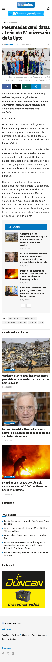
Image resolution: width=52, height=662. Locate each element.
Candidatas (14, 318)
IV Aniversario (29, 318)
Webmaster (12, 44)
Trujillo (32, 322)
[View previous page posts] (23, 306)
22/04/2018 (27, 44)
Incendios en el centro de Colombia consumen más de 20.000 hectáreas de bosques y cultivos (24, 486)
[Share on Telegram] (36, 86)
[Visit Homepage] (26, 5)
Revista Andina (9, 639)
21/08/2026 (26, 249)
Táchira (15, 635)
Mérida (25, 635)
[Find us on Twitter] (7, 653)
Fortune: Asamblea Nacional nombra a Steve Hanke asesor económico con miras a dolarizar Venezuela (26, 432)
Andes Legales (38, 635)
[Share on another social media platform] (45, 86)
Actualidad (13, 22)
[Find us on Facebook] (3, 653)
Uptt (41, 322)
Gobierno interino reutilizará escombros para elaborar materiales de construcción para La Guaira (33, 239)
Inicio (4, 22)
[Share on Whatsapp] (26, 86)
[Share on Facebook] (6, 86)
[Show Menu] (3, 9)
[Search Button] (48, 9)
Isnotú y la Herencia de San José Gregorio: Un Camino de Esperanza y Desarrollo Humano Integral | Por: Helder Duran (25, 545)
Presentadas (9, 322)
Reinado (22, 322)
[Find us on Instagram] (13, 653)
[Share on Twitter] (16, 86)
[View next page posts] (28, 306)
